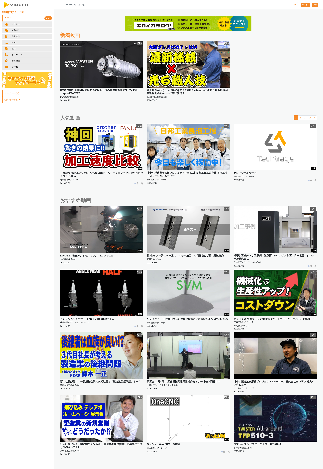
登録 (315, 5)
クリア (48, 18)
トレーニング (18, 55)
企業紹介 (16, 36)
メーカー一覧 (11, 93)
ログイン (305, 5)
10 (309, 118)
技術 (14, 42)
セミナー (16, 24)
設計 (14, 48)
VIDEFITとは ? (12, 100)
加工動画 (16, 61)
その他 (15, 67)
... (304, 118)
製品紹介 (16, 30)
